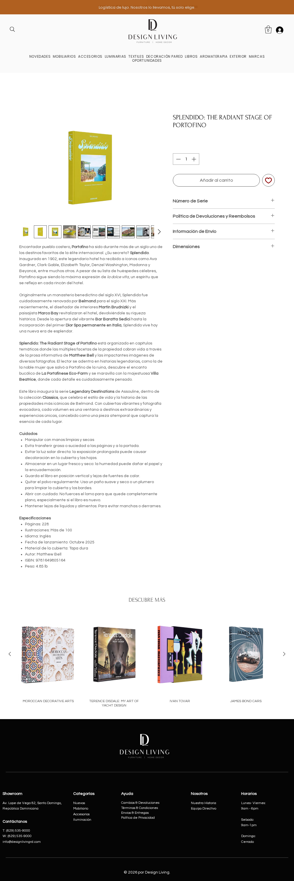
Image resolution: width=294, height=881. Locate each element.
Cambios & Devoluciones (140, 804)
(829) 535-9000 (20, 837)
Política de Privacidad (138, 818)
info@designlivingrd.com (22, 843)
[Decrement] (178, 159)
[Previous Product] (9, 654)
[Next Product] (284, 654)
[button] (64, 57)
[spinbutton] (186, 159)
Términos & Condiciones (139, 809)
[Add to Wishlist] (268, 181)
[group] (147, 662)
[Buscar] (12, 29)
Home (25, 94)
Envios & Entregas (135, 814)
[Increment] (194, 159)
